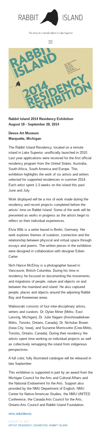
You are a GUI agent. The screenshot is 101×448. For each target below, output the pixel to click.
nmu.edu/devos (20, 414)
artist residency (20, 425)
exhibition (41, 425)
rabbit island (58, 425)
